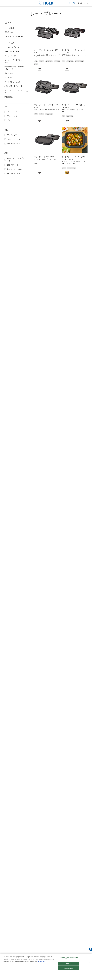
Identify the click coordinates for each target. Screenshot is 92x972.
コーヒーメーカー (10, 56)
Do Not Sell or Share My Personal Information (68, 958)
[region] (46, 963)
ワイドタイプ (12, 135)
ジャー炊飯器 (9, 28)
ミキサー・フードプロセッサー (14, 61)
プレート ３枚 (12, 112)
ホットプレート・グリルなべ (14, 38)
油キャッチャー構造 (14, 169)
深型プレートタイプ (14, 143)
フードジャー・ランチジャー (14, 91)
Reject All (68, 963)
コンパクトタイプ (13, 139)
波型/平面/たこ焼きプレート (15, 159)
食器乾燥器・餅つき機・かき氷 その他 (14, 68)
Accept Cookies (68, 968)
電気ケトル (8, 73)
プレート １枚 (12, 120)
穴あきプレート (13, 165)
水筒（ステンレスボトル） (14, 86)
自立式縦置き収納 (13, 173)
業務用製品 (8, 97)
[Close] (89, 963)
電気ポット (8, 77)
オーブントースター (11, 51)
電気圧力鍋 (8, 32)
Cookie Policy (42, 961)
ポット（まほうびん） (12, 82)
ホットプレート (13, 47)
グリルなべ (12, 43)
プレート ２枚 (12, 116)
